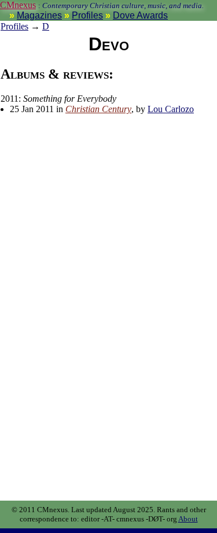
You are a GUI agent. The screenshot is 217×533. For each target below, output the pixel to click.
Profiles (87, 15)
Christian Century (98, 109)
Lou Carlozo (171, 109)
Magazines (39, 15)
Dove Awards (140, 15)
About (188, 519)
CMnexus (18, 5)
